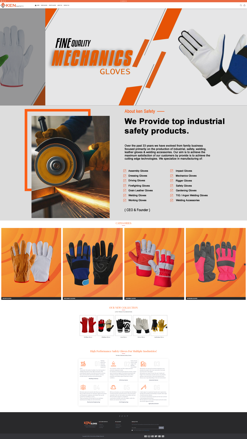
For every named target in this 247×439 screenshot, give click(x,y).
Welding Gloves (88, 337)
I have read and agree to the (141, 430)
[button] (2, 264)
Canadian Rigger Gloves (159, 337)
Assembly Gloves (123, 337)
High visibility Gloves (105, 337)
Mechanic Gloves (141, 337)
